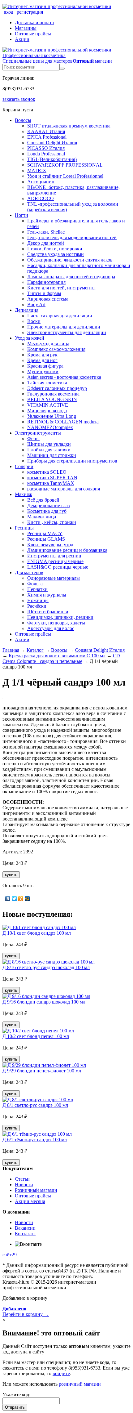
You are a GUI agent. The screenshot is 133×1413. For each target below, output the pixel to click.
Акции (22, 39)
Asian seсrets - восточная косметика (64, 377)
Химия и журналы (46, 594)
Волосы (23, 120)
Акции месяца (30, 1201)
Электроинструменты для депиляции (66, 332)
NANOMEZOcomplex (50, 427)
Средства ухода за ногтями (55, 254)
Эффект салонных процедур (57, 388)
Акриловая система (47, 299)
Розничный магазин (36, 1190)
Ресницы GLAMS (46, 539)
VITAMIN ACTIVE (47, 405)
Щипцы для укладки (49, 444)
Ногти (21, 215)
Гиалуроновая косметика (53, 393)
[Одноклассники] (21, 899)
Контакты (25, 1233)
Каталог (35, 650)
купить (11, 874)
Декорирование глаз (48, 505)
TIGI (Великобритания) (52, 159)
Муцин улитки (42, 371)
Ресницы (24, 527)
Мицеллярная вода (47, 410)
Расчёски (36, 606)
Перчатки (37, 589)
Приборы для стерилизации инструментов (72, 460)
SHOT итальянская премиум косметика (68, 125)
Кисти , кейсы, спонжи (51, 522)
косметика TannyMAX (50, 483)
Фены (33, 438)
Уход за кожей (29, 338)
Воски (34, 321)
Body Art (36, 304)
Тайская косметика (47, 382)
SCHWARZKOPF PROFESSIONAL (65, 165)
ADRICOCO (40, 198)
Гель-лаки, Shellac (46, 232)
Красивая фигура (45, 366)
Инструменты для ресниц (54, 555)
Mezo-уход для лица (48, 343)
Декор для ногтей (45, 243)
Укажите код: (16, 1394)
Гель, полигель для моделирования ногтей (72, 237)
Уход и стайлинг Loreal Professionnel (65, 176)
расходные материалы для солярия (63, 488)
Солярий (24, 466)
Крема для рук (42, 354)
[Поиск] (62, 68)
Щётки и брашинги (47, 611)
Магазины (25, 28)
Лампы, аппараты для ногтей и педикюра (71, 276)
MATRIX (36, 170)
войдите (61, 1373)
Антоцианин (40, 181)
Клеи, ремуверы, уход (50, 544)
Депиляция (26, 310)
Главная (10, 650)
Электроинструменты (38, 433)
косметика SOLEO (46, 472)
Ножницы (38, 600)
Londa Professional (46, 153)
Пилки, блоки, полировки (54, 248)
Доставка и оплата (34, 22)
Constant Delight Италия (52, 142)
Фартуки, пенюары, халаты (56, 622)
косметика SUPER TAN (52, 477)
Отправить (15, 1407)
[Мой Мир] (27, 899)
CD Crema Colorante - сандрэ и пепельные (61, 658)
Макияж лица (41, 516)
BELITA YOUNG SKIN (52, 399)
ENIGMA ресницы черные (55, 561)
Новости (24, 1184)
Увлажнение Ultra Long (51, 416)
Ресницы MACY (44, 533)
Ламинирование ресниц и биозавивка (67, 550)
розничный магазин (80, 1384)
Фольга (35, 583)
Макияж (23, 494)
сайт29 (9, 1254)
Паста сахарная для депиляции (59, 315)
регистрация (30, 12)
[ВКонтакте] (8, 899)
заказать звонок (18, 99)
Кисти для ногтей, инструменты (61, 287)
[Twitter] (14, 899)
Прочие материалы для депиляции (63, 326)
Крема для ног (42, 360)
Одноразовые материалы (53, 578)
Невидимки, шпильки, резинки (60, 617)
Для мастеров (29, 572)
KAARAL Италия (46, 131)
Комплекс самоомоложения (56, 349)
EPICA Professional (46, 137)
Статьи (22, 1179)
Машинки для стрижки (51, 455)
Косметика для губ (46, 511)
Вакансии (25, 1228)
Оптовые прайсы (33, 33)
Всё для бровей (43, 500)
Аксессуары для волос (50, 628)
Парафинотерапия (46, 282)
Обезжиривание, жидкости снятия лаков (70, 259)
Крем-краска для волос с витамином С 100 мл (57, 655)
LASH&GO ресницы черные (57, 567)
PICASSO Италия (46, 148)
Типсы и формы (44, 293)
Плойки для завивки (49, 449)
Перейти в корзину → (25, 1311)
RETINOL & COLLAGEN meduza (63, 421)
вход (8, 12)
